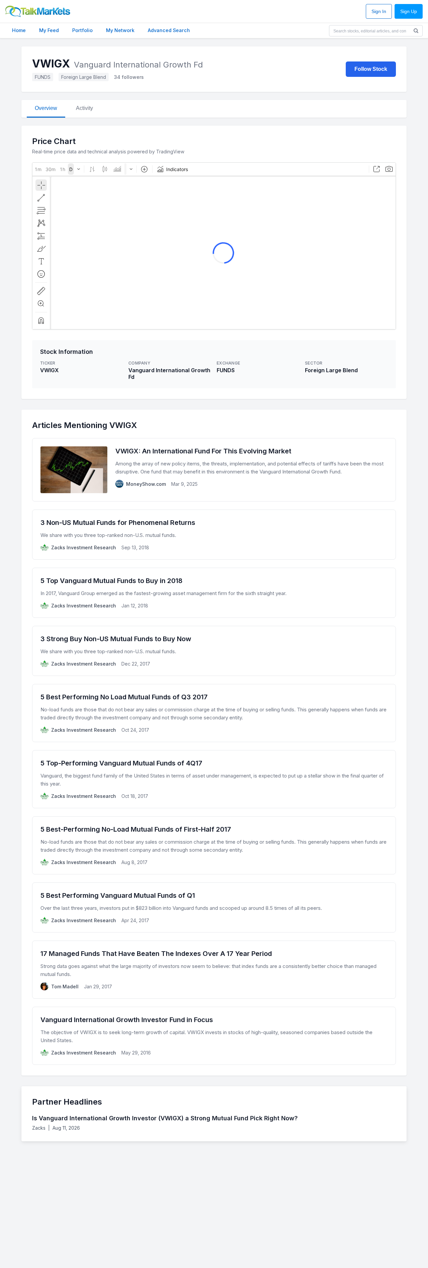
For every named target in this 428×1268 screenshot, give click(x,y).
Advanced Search (169, 30)
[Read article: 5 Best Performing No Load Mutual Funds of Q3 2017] (214, 713)
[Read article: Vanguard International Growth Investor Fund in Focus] (214, 1036)
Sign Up (408, 11)
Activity (84, 108)
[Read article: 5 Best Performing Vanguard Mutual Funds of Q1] (214, 907)
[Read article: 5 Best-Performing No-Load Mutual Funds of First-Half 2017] (214, 845)
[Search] (416, 31)
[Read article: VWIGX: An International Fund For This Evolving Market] (214, 469)
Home (19, 30)
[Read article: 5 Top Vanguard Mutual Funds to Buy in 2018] (214, 592)
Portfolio (82, 30)
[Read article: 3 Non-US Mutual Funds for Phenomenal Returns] (214, 534)
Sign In (378, 11)
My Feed (49, 30)
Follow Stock (370, 69)
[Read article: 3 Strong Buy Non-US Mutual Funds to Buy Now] (214, 651)
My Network (120, 30)
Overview (46, 108)
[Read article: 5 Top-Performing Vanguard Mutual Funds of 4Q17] (214, 779)
